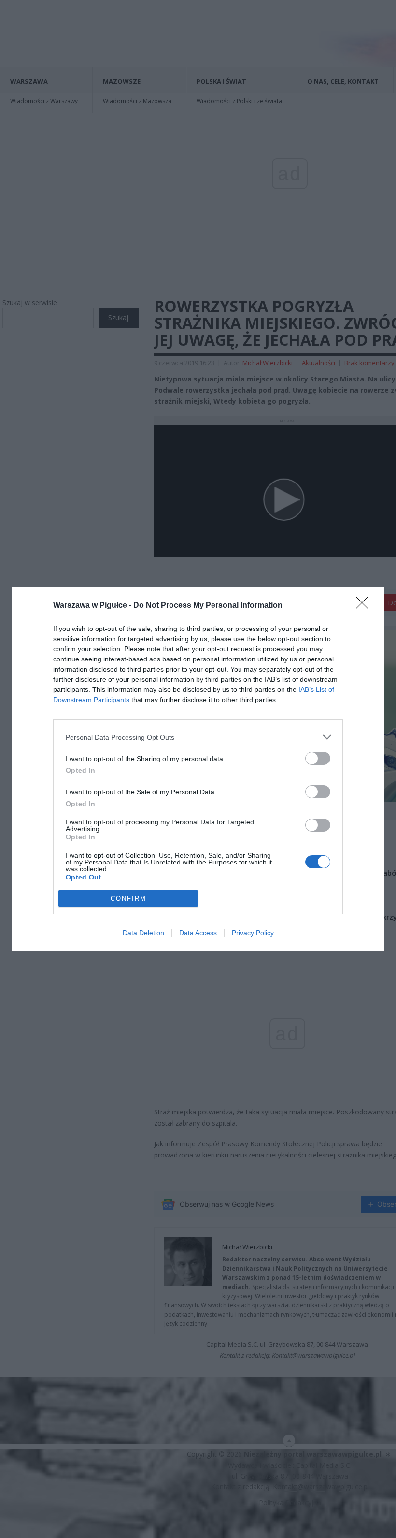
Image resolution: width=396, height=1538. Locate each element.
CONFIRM (128, 898)
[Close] (365, 606)
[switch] (317, 758)
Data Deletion (143, 933)
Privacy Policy (253, 933)
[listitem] (198, 737)
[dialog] (198, 769)
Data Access (198, 933)
